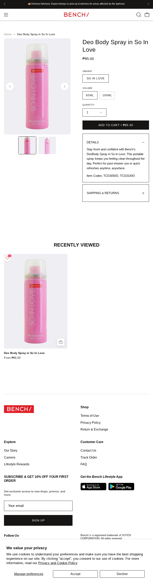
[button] (138, 14)
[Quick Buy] (60, 342)
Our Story (10, 450)
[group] (76, 4)
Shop (84, 407)
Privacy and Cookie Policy (57, 563)
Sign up (38, 520)
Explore (10, 442)
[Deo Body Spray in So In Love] (27, 145)
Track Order (88, 457)
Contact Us (88, 450)
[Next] (148, 4)
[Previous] (5, 4)
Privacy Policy (90, 422)
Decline (122, 574)
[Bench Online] (76, 14)
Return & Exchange (94, 429)
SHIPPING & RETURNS (103, 193)
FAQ (83, 464)
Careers (9, 457)
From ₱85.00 (12, 357)
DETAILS (93, 142)
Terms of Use (89, 415)
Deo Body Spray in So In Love (24, 353)
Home (8, 34)
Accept (75, 574)
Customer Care (91, 442)
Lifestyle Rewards (16, 464)
